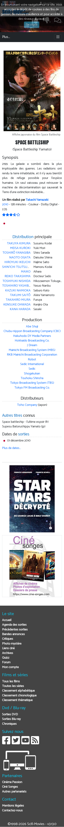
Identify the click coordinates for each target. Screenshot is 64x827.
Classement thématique (17, 700)
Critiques (7, 638)
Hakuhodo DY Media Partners (32, 336)
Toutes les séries (13, 686)
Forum (6, 662)
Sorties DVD (10, 714)
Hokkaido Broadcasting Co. (32, 340)
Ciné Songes (10, 786)
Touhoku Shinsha (32, 378)
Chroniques (9, 723)
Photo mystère (12, 643)
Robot (32, 359)
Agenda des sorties (14, 624)
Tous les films (11, 681)
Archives (7, 653)
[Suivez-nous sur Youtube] (25, 743)
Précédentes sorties (15, 629)
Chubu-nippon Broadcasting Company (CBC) (32, 331)
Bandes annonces (13, 634)
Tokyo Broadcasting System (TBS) (32, 383)
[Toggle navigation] (58, 37)
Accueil (6, 620)
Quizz (5, 657)
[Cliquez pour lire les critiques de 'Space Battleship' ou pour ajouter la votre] (11, 215)
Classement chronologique (19, 695)
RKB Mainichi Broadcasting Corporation (32, 354)
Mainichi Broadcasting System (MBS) (32, 350)
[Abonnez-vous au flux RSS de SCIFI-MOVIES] (35, 743)
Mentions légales (13, 805)
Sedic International (32, 364)
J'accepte (32, 24)
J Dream (32, 345)
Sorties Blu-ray (11, 719)
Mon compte (10, 667)
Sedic (32, 368)
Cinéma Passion (12, 782)
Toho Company (27, 405)
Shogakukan (32, 373)
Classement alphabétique (18, 690)
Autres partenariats (14, 791)
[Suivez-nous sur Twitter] (16, 743)
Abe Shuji (32, 326)
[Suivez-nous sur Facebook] (6, 743)
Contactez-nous (12, 810)
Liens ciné (8, 648)
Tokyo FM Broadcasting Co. (32, 387)
